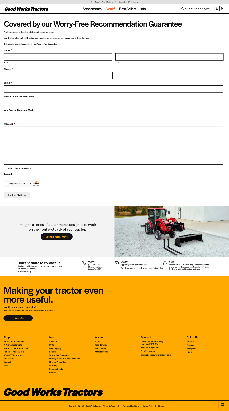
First (6, 62)
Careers (52, 372)
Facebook (191, 344)
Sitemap (161, 406)
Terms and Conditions (131, 406)
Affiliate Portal (101, 351)
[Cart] (222, 8)
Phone (8, 69)
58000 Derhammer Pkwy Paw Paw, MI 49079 (152, 342)
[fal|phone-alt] (85, 262)
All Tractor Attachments (13, 341)
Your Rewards (101, 344)
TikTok (189, 352)
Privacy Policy (148, 406)
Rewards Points (56, 368)
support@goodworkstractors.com (134, 264)
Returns (52, 351)
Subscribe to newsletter (20, 168)
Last (117, 62)
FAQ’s (51, 344)
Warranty (53, 365)
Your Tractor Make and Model (19, 110)
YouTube (190, 341)
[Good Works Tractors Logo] (53, 392)
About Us (53, 341)
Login (97, 341)
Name (8, 50)
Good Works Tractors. (93, 406)
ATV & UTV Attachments (13, 355)
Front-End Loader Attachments (17, 348)
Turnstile (8, 174)
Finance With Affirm (58, 361)
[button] (223, 405)
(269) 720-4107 (94, 264)
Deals (5, 365)
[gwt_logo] (26, 8)
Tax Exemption (101, 348)
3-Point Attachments (12, 344)
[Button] (217, 8)
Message (9, 123)
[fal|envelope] (117, 262)
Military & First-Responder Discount (65, 358)
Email (8, 82)
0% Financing (133, 2)
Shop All (7, 361)
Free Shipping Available (100, 2)
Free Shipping (55, 348)
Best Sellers (8, 358)
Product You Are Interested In (19, 96)
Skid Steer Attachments (13, 351)
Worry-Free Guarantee (118, 2)
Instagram (191, 348)
